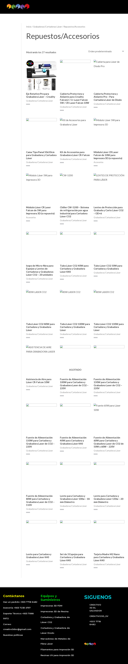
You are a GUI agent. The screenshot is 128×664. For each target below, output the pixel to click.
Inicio (28, 26)
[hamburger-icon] (48, 6)
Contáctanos (13, 596)
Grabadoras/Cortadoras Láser (47, 26)
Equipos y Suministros (50, 598)
